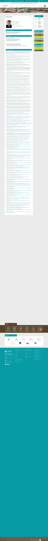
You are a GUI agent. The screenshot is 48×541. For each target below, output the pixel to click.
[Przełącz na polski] (28, 1)
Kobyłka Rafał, (27, 51)
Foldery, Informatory (37, 359)
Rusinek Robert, (16, 51)
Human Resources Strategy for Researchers (18, 361)
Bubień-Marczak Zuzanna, (9, 89)
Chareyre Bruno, (8, 68)
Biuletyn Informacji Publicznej (10, 362)
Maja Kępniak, (22, 89)
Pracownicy (16, 356)
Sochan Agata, (11, 133)
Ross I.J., (11, 174)
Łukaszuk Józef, (16, 207)
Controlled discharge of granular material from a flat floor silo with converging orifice (16, 79)
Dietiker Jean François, (13, 68)
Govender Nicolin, (27, 64)
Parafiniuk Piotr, (8, 65)
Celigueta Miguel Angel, (28, 67)
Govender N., (20, 68)
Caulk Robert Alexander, (22, 67)
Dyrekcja (16, 353)
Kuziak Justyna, (15, 89)
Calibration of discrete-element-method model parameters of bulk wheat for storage (19, 111)
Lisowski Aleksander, (13, 52)
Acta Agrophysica (36, 353)
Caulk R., (17, 106)
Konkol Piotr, (12, 51)
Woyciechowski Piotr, (12, 129)
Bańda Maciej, (23, 64)
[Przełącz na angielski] (27, 1)
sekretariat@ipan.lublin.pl (9, 361)
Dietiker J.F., (26, 106)
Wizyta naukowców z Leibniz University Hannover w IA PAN (40, 26)
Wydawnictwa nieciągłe (37, 356)
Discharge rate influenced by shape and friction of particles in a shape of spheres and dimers (17, 76)
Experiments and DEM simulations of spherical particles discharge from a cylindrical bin (20, 93)
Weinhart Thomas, (17, 69)
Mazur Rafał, (18, 133)
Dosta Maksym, (8, 67)
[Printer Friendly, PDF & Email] (30, 17)
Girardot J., (17, 68)
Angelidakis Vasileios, (16, 67)
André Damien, (12, 67)
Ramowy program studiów (28, 353)
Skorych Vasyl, (8, 69)
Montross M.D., (8, 174)
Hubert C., (23, 68)
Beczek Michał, (15, 133)
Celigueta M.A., (20, 106)
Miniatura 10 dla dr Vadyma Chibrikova (40, 19)
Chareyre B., (23, 106)
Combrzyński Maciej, (22, 52)
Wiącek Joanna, (23, 51)
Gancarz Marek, (20, 51)
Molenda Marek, (16, 64)
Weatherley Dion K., (12, 69)
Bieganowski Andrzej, (10, 134)
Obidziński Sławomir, (8, 52)
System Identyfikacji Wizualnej (18, 359)
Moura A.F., (29, 68)
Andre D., (11, 106)
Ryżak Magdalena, (22, 133)
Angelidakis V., (14, 106)
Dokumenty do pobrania (27, 356)
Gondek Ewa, (18, 52)
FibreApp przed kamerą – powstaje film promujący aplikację (40, 22)
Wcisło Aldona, (21, 129)
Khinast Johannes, (20, 72)
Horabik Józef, (19, 64)
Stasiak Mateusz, (8, 51)
